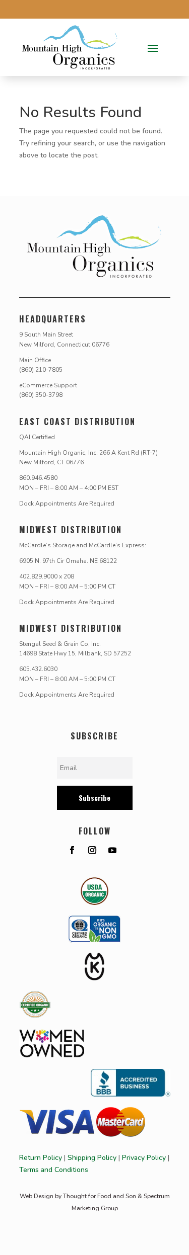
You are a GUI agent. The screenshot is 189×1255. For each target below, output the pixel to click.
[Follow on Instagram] (92, 850)
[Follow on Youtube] (112, 850)
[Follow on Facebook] (72, 850)
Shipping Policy (92, 1157)
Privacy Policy (144, 1157)
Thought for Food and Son (99, 1196)
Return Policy (40, 1157)
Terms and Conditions (53, 1170)
